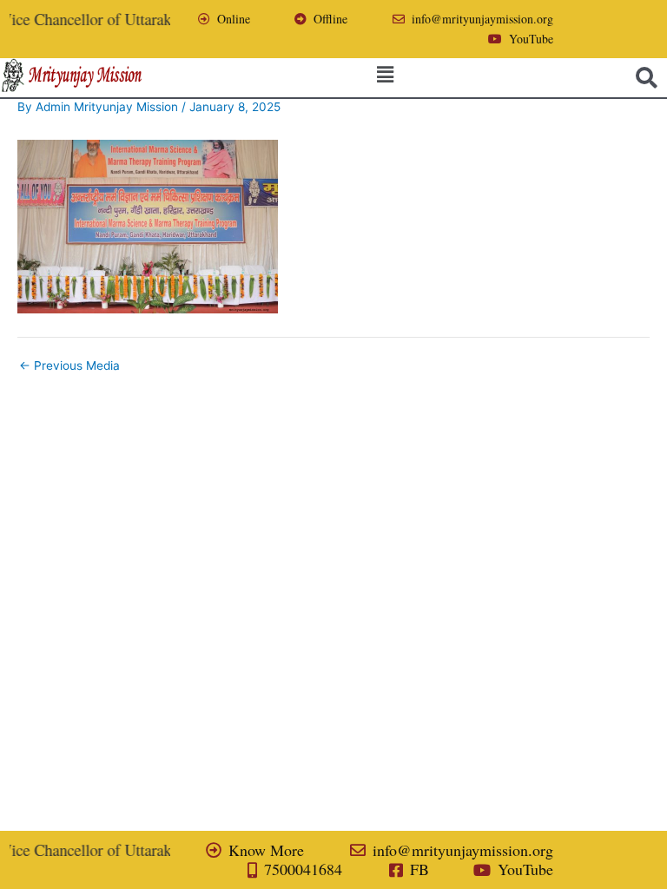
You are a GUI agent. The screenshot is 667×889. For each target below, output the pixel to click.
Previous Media (69, 366)
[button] (385, 74)
